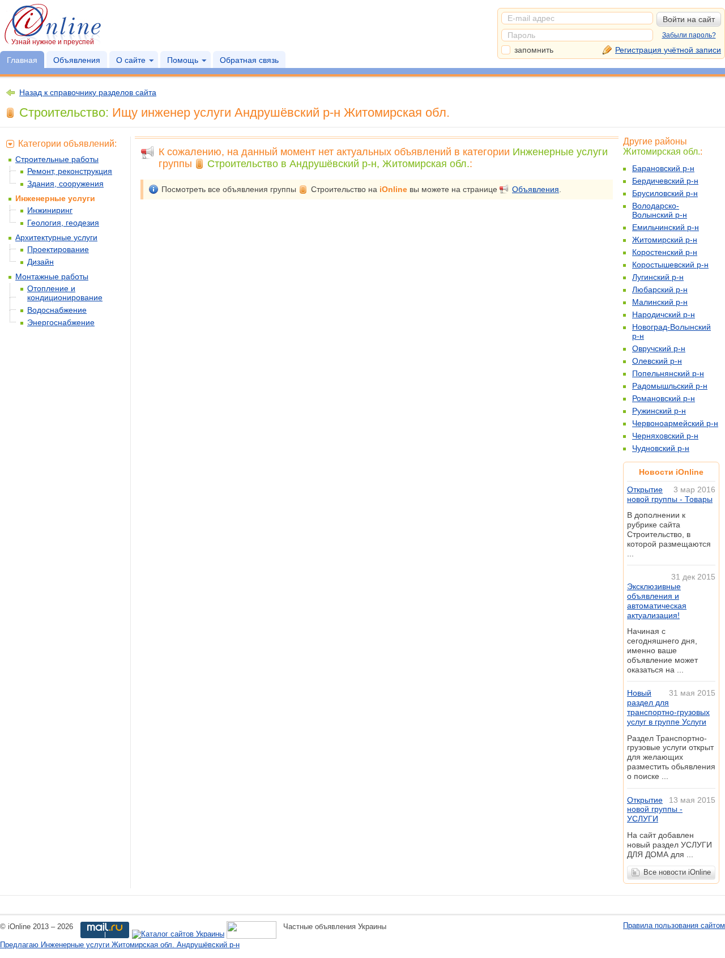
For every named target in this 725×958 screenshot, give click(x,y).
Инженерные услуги (55, 198)
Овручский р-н (658, 348)
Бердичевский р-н (665, 180)
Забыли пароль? (689, 35)
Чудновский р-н (660, 448)
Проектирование (58, 249)
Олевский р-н (657, 360)
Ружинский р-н (659, 410)
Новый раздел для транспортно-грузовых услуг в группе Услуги (668, 707)
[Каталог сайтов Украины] (178, 934)
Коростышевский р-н (670, 264)
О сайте (131, 60)
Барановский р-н (663, 168)
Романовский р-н (663, 398)
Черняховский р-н (665, 435)
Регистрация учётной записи (668, 49)
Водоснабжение (57, 309)
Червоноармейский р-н (675, 423)
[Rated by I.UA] (251, 934)
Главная (22, 60)
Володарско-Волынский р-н (659, 210)
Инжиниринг (49, 210)
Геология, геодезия (63, 222)
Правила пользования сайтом (674, 925)
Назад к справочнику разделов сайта (87, 92)
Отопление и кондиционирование (65, 293)
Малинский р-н (660, 301)
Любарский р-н (660, 289)
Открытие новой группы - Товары (670, 494)
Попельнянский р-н (668, 373)
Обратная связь (249, 60)
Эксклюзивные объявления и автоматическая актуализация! (656, 600)
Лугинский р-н (658, 277)
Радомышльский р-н (669, 385)
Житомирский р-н (664, 239)
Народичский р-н (663, 314)
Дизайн (40, 261)
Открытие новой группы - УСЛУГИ (655, 809)
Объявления (76, 60)
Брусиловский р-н (665, 193)
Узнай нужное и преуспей (52, 42)
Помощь (182, 60)
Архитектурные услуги (56, 237)
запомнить (533, 49)
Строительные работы (57, 159)
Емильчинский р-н (665, 227)
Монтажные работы (51, 276)
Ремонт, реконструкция (69, 171)
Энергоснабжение (61, 322)
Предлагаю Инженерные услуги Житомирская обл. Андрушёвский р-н (120, 944)
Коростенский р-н (664, 252)
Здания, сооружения (65, 183)
